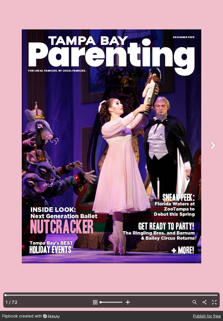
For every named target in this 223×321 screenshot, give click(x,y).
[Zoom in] (127, 302)
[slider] (111, 302)
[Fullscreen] (214, 302)
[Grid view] (95, 302)
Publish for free (207, 316)
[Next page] (212, 155)
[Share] (204, 302)
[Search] (194, 302)
